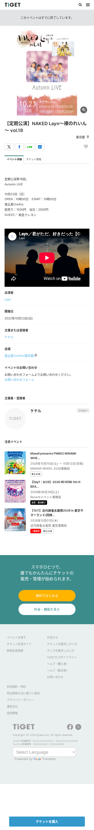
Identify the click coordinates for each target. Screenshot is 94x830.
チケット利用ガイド (19, 644)
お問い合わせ (55, 677)
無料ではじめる (47, 595)
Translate (49, 759)
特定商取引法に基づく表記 (23, 693)
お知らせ (52, 637)
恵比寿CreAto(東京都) (20, 355)
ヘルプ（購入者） (58, 664)
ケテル (9, 337)
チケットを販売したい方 (62, 644)
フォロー (83, 410)
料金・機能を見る (47, 609)
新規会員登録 (15, 650)
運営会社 (12, 706)
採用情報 (12, 713)
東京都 (80, 137)
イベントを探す (16, 637)
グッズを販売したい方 (60, 650)
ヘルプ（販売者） (58, 670)
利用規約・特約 (16, 686)
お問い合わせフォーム (19, 379)
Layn (8, 299)
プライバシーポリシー (20, 700)
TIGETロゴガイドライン (62, 657)
